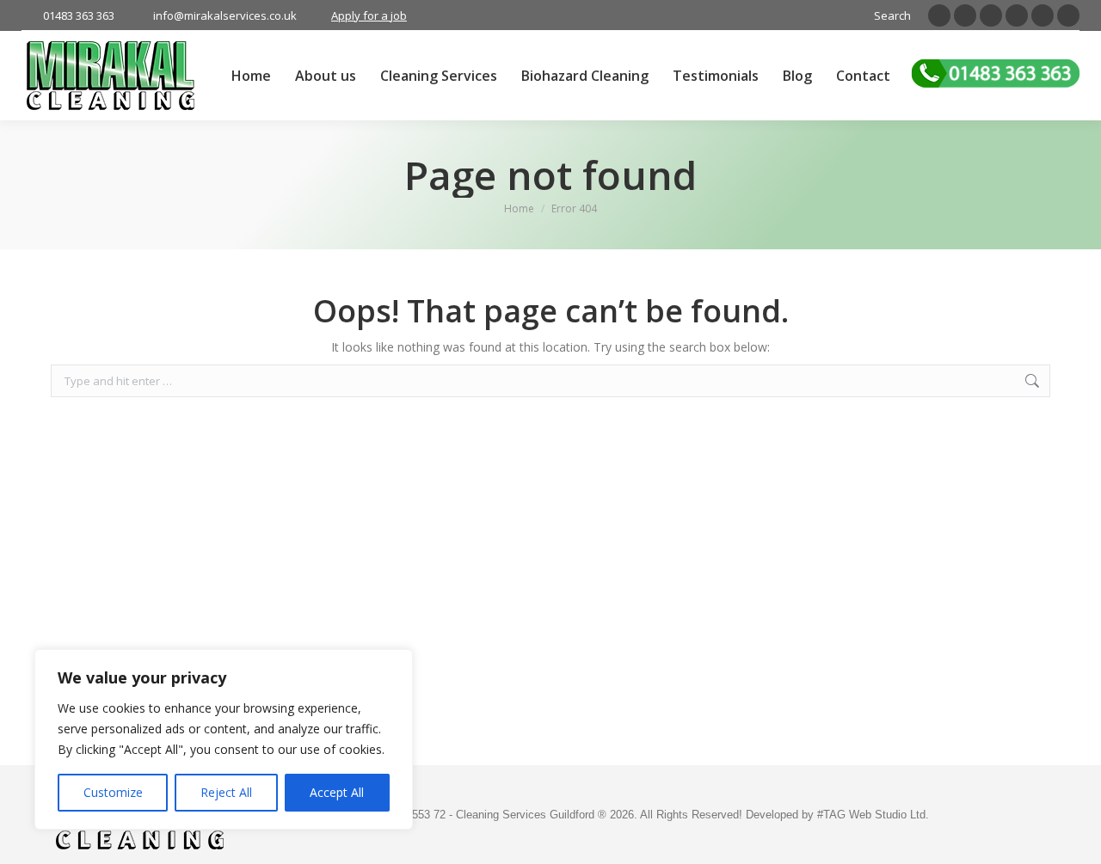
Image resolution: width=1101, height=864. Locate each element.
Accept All (337, 792)
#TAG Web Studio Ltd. (873, 814)
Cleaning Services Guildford (527, 814)
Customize (113, 792)
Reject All (226, 792)
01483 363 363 (78, 15)
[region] (223, 739)
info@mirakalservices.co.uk (225, 15)
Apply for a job (369, 15)
